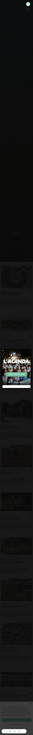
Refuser (16, 724)
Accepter (16, 720)
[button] (30, 703)
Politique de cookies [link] (8, 732)
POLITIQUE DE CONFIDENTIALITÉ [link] (21, 732)
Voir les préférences (16, 729)
